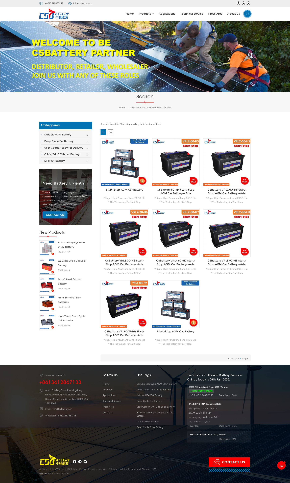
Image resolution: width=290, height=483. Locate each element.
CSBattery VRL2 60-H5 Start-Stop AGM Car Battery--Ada (226, 191)
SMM (234, 395)
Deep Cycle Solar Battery (150, 427)
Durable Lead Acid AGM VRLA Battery (157, 384)
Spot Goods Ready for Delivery (63, 147)
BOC (234, 426)
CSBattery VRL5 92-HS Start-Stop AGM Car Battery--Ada (226, 262)
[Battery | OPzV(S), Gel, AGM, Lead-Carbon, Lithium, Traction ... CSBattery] (54, 14)
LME (234, 439)
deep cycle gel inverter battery (154, 389)
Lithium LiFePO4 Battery (149, 395)
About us (233, 13)
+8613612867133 (54, 3)
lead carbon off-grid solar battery (156, 406)
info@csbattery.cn (82, 3)
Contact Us (55, 214)
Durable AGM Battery (57, 134)
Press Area (215, 13)
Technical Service (191, 13)
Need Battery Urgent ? (63, 183)
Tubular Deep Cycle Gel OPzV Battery (71, 244)
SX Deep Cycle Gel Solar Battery (72, 263)
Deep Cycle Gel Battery (59, 141)
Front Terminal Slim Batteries (69, 300)
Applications (167, 13)
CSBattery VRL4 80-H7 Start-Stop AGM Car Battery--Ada (175, 262)
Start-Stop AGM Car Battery (124, 189)
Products (145, 13)
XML (155, 469)
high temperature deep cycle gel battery (155, 414)
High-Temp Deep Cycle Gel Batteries (71, 318)
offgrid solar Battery (148, 421)
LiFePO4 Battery (54, 160)
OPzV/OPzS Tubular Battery (62, 154)
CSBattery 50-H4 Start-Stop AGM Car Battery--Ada (175, 191)
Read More (63, 252)
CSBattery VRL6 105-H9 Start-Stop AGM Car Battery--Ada (124, 333)
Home (130, 13)
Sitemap (146, 469)
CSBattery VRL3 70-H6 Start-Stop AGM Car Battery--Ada (124, 262)
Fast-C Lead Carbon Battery (69, 281)
